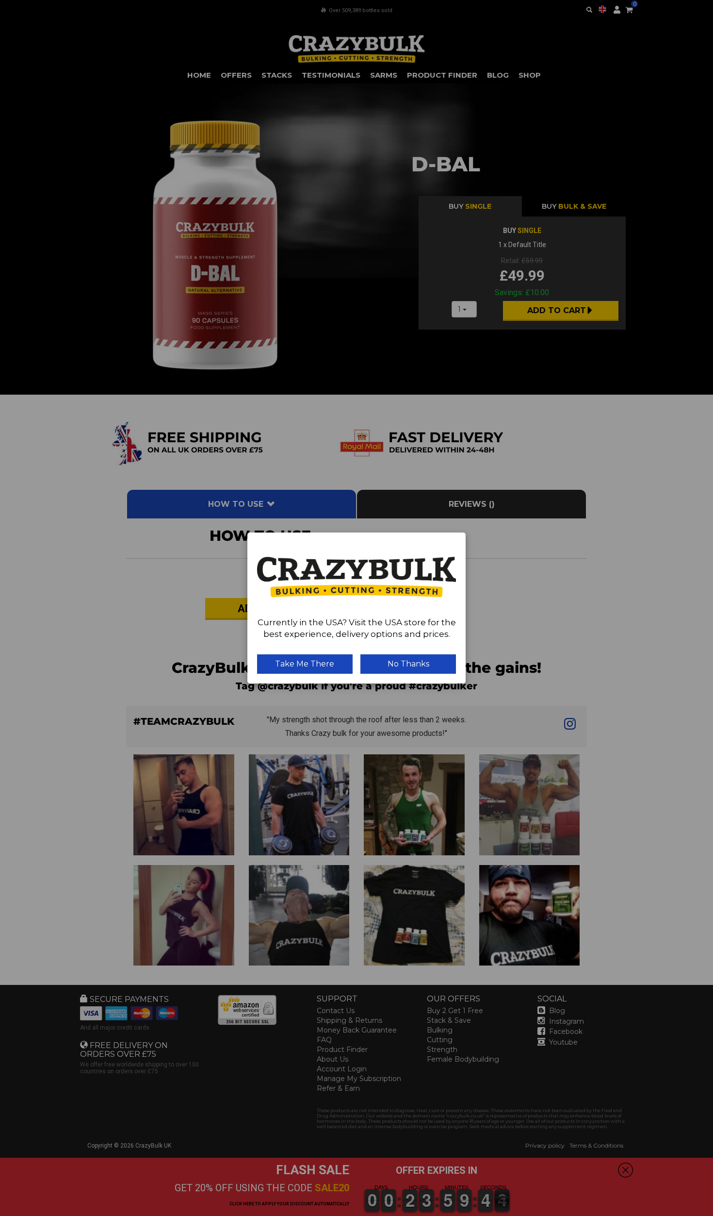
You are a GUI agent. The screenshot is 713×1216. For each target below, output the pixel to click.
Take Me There (304, 663)
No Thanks (408, 663)
